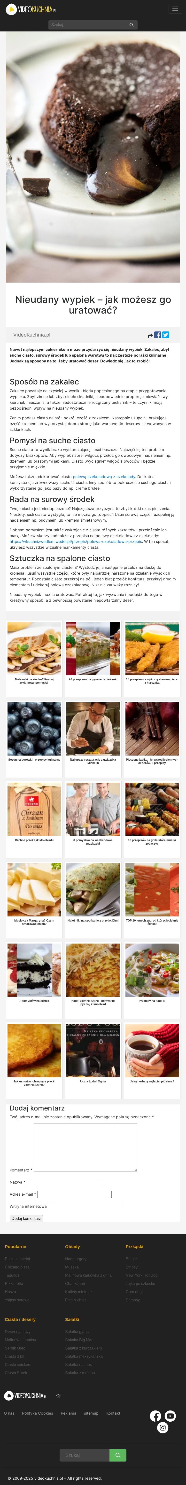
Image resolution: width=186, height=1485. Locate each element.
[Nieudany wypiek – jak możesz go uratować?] (93, 152)
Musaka (72, 1267)
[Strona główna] (31, 9)
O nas (9, 1413)
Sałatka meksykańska (84, 1356)
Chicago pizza (17, 1267)
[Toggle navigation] (175, 9)
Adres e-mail (23, 1194)
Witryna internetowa (28, 1206)
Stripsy (132, 1267)
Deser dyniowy (18, 1332)
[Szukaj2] (117, 1455)
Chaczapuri (75, 1284)
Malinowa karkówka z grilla (88, 1275)
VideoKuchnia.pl (31, 335)
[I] (163, 1427)
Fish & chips (75, 1300)
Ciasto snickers (18, 1365)
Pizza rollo (14, 1284)
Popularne (15, 1246)
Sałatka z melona (80, 1373)
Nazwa (17, 1182)
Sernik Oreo (15, 1348)
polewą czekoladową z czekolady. (104, 476)
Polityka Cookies (37, 1413)
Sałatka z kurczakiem (83, 1348)
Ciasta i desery (20, 1319)
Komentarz (21, 1170)
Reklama (68, 1413)
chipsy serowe (17, 1300)
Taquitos (12, 1275)
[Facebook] (155, 1416)
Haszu (10, 1292)
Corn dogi (134, 1292)
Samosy (133, 1300)
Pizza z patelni (17, 1259)
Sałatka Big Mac (79, 1340)
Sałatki (72, 1319)
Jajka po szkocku (140, 1284)
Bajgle (131, 1259)
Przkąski (134, 1246)
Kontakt (113, 1413)
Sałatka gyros (77, 1332)
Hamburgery (75, 1259)
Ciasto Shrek (16, 1373)
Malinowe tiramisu (20, 1340)
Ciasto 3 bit (14, 1356)
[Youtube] (170, 1416)
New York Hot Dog (142, 1275)
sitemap (91, 1413)
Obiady (72, 1246)
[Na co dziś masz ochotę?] (131, 25)
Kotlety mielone (78, 1292)
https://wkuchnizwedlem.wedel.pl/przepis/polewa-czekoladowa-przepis (76, 541)
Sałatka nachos (78, 1365)
